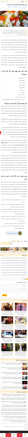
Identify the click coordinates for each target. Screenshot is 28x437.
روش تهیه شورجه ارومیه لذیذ (12, 233)
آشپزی (20, 7)
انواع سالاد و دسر (15, 7)
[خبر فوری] (0, 132)
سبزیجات (18, 241)
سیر (22, 241)
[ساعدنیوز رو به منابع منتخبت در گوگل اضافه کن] (11, 243)
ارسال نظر (4, 295)
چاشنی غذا (13, 241)
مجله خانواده (25, 7)
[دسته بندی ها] (26, 1)
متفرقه (10, 7)
